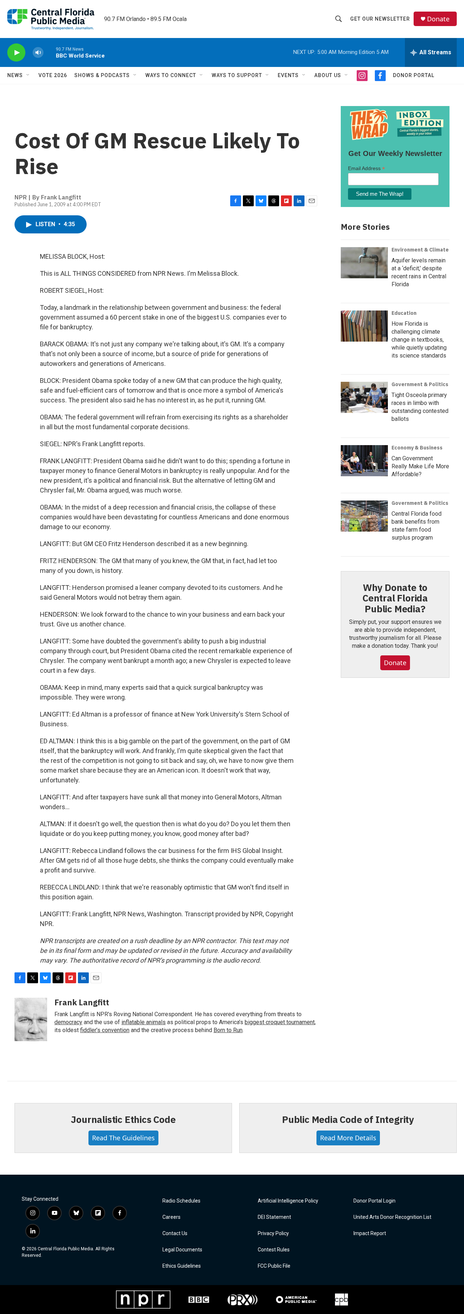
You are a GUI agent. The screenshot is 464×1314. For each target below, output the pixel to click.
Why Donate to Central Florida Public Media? (395, 598)
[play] (16, 52)
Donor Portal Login (374, 1201)
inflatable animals (143, 1022)
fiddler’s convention (104, 1030)
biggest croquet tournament (280, 1022)
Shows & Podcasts (102, 75)
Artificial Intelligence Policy (288, 1201)
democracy (68, 1022)
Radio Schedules (181, 1201)
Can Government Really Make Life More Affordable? (420, 466)
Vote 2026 (52, 75)
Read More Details (348, 1137)
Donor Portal (413, 75)
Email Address (366, 168)
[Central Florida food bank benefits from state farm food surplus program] (364, 516)
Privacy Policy (273, 1233)
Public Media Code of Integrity (348, 1119)
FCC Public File (274, 1266)
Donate (438, 19)
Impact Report (369, 1233)
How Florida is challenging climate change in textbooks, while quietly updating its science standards (419, 339)
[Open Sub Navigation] (28, 75)
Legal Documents (182, 1249)
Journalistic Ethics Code (123, 1119)
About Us (327, 75)
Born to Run (228, 1030)
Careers (171, 1217)
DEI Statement (274, 1217)
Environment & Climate (420, 249)
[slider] (50, 52)
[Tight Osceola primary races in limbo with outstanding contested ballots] (364, 397)
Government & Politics (420, 384)
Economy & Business (417, 447)
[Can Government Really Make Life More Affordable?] (364, 460)
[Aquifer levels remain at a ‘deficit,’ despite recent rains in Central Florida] (364, 262)
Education (404, 313)
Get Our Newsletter (380, 19)
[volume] (38, 53)
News (15, 75)
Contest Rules (274, 1249)
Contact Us (174, 1233)
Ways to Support (237, 75)
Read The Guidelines (123, 1137)
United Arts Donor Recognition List (392, 1217)
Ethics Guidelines (181, 1266)
